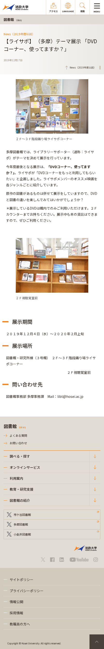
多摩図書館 (21, 524)
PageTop (96, 641)
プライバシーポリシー (27, 590)
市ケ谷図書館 (22, 514)
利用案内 (16, 478)
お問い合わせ (18, 443)
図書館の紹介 (20, 500)
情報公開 (16, 601)
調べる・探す (20, 456)
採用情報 (16, 612)
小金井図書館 (22, 534)
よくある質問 (18, 435)
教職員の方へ (20, 624)
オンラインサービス (25, 467)
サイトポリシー (21, 579)
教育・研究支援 (21, 489)
